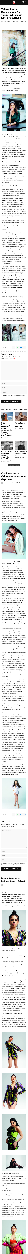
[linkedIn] (21, 347)
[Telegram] (24, 347)
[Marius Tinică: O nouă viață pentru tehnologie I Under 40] (7, 445)
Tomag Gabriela (7, 21)
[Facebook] (13, 347)
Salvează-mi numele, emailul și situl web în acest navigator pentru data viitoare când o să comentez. (13, 396)
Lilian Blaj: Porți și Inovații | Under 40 (21, 453)
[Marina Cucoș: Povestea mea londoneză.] (21, 416)
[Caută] (25, 2)
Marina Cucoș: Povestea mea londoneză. (20, 425)
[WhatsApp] (17, 347)
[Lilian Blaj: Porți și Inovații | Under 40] (21, 445)
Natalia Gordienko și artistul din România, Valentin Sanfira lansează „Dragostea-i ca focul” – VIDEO (7, 429)
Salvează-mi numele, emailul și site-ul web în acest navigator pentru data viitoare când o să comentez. (14, 864)
